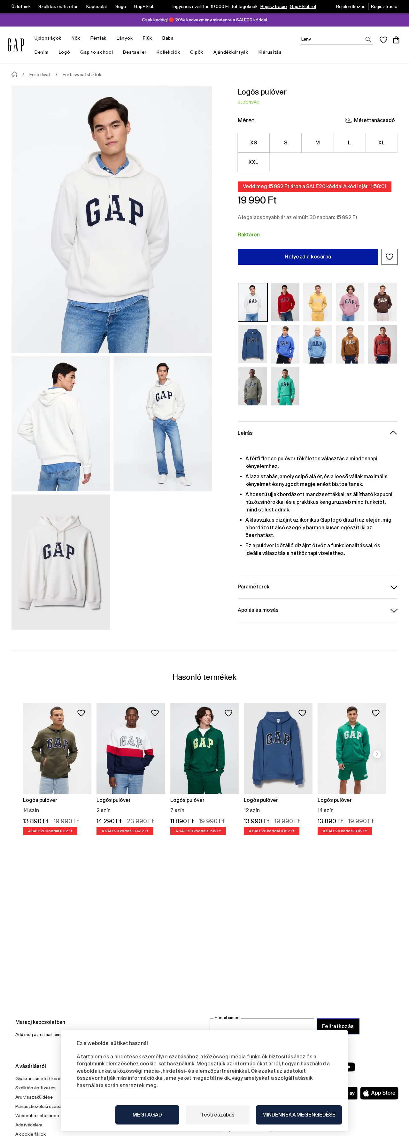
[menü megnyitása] (64, 38)
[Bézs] (253, 302)
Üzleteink (21, 6)
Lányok (125, 38)
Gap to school (96, 52)
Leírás (245, 433)
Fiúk (147, 38)
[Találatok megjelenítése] (368, 39)
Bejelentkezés (351, 6)
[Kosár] (396, 40)
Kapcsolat (97, 6)
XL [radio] (381, 143)
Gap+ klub (144, 6)
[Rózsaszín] (350, 302)
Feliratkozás (338, 1026)
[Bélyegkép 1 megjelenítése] (61, 423)
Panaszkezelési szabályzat (43, 1106)
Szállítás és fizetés (58, 6)
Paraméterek (253, 587)
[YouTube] (349, 1067)
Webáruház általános (37, 1115)
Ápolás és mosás (258, 610)
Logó (64, 52)
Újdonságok (48, 38)
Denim (42, 52)
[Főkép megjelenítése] (112, 219)
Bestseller (134, 52)
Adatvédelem (28, 1124)
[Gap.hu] (16, 44)
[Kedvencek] (383, 40)
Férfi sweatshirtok (82, 74)
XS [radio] (253, 143)
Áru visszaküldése (34, 1097)
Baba (168, 38)
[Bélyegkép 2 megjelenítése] (162, 423)
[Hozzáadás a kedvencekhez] (81, 713)
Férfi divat (39, 74)
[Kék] (285, 344)
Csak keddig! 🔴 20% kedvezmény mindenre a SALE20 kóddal (204, 19)
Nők (76, 38)
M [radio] (317, 143)
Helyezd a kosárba (308, 257)
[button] (389, 257)
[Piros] (285, 302)
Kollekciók (168, 52)
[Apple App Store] (379, 1093)
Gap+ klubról (303, 6)
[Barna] (382, 302)
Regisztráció (273, 6)
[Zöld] (253, 386)
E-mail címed (227, 1017)
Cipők (196, 52)
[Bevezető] (14, 74)
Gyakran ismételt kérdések (42, 1078)
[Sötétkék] (253, 344)
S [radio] (285, 143)
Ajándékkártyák (230, 52)
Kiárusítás (270, 52)
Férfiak (98, 38)
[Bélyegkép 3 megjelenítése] (61, 562)
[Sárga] (318, 302)
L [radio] (349, 143)
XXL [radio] (253, 162)
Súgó (120, 6)
